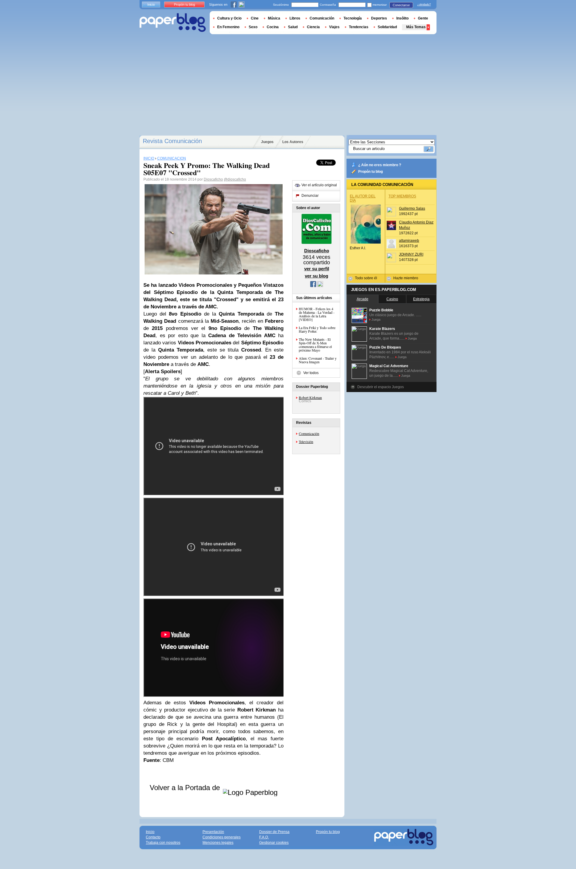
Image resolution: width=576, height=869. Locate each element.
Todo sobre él (366, 278)
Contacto (153, 837)
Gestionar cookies (274, 843)
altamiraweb (409, 240)
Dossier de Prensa (274, 832)
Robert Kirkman (310, 397)
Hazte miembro (405, 278)
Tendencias (358, 27)
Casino (392, 299)
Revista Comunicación (172, 141)
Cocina (273, 27)
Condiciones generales (221, 837)
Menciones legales (217, 843)
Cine (255, 18)
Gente (423, 18)
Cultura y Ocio (229, 18)
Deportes (379, 18)
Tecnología (353, 18)
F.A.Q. (264, 837)
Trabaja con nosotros (163, 843)
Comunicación (309, 433)
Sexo (253, 27)
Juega (375, 319)
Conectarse (401, 5)
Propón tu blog (370, 171)
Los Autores (292, 142)
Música (274, 18)
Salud (293, 27)
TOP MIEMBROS (402, 196)
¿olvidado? (424, 4)
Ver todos (311, 373)
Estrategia (421, 299)
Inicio (151, 4)
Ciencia (313, 27)
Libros (295, 18)
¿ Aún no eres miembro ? (379, 165)
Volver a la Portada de (186, 788)
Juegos (267, 142)
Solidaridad (387, 27)
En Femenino (228, 27)
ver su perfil (316, 268)
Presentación (213, 832)
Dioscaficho (213, 179)
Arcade (362, 299)
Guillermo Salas (412, 208)
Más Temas (416, 27)
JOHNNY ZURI (411, 254)
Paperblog (173, 22)
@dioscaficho (235, 179)
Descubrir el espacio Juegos (380, 387)
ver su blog (316, 275)
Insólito (402, 18)
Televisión (306, 441)
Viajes (334, 27)
